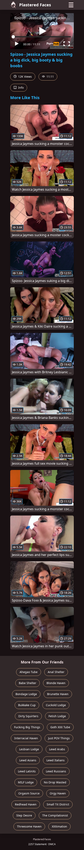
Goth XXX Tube (60, 727)
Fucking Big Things (27, 727)
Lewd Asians (27, 760)
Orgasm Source (29, 793)
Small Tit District (58, 804)
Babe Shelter (27, 683)
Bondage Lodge (26, 694)
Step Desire (24, 815)
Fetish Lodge (57, 716)
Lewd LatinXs (27, 771)
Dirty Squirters (28, 716)
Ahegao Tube (29, 672)
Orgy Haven (58, 793)
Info (20, 87)
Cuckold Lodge (56, 705)
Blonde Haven (55, 683)
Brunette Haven (58, 694)
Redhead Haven (25, 804)
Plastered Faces (35, 5)
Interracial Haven (26, 738)
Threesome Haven (29, 826)
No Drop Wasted (55, 782)
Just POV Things (59, 738)
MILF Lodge (26, 782)
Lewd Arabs (57, 749)
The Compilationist (55, 815)
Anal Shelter (56, 672)
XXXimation (59, 826)
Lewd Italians (55, 760)
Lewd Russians (56, 771)
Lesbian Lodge (29, 749)
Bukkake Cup (27, 705)
